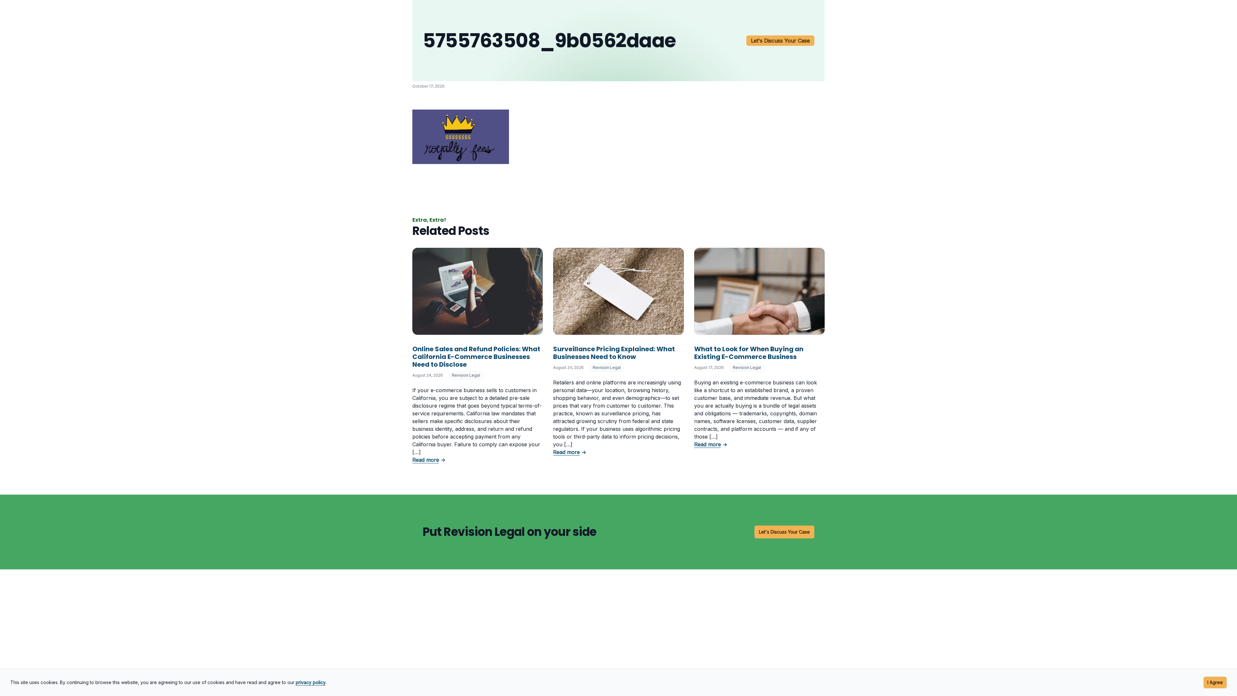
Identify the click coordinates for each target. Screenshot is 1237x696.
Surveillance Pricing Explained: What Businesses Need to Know (614, 352)
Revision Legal (466, 375)
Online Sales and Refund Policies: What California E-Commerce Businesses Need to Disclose (476, 356)
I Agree (1215, 682)
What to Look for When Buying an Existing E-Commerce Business (748, 352)
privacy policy (311, 682)
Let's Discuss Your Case (780, 40)
